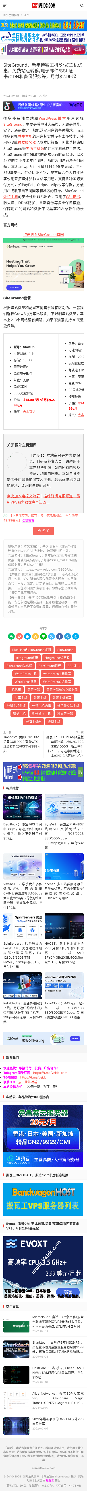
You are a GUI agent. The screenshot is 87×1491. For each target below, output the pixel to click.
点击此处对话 (27, 1082)
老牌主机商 (35, 148)
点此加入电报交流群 (23, 496)
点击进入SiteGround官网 (43, 234)
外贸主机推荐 (62, 698)
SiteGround (12, 124)
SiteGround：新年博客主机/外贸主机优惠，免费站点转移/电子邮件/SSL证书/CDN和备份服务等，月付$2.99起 (42, 70)
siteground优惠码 (57, 658)
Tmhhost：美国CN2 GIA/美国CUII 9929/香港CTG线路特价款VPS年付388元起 (21, 744)
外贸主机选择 (41, 706)
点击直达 (29, 412)
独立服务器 (27, 142)
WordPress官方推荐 (57, 682)
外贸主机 (10, 196)
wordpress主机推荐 (57, 674)
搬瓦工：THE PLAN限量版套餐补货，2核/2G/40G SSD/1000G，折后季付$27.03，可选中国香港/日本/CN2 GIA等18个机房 (65, 746)
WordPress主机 (26, 674)
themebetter (62, 1476)
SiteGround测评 (50, 666)
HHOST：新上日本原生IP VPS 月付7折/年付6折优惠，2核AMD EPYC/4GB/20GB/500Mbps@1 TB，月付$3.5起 (64, 953)
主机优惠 (14, 690)
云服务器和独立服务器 (62, 690)
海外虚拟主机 (41, 714)
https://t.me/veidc (33, 1077)
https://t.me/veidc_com (50, 1073)
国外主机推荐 (11, 15)
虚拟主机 (54, 722)
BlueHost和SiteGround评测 (31, 650)
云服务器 (33, 690)
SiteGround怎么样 (19, 666)
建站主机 (19, 714)
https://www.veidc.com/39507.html (49, 569)
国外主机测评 (43, 5)
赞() (43, 96)
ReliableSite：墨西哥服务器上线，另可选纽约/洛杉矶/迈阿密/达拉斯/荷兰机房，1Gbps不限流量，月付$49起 (22, 1012)
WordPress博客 (53, 118)
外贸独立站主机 (68, 706)
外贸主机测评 (16, 706)
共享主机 (25, 136)
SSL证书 (73, 196)
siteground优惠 (27, 658)
